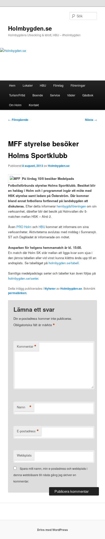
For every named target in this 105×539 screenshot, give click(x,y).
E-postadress (28, 431)
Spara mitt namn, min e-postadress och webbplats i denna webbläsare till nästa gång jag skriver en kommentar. (50, 474)
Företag (58, 85)
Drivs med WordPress (52, 530)
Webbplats (24, 455)
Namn (24, 407)
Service (55, 95)
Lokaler (28, 85)
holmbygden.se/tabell (64, 263)
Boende (37, 95)
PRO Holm (24, 226)
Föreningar (78, 85)
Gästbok (87, 95)
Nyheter (50, 288)
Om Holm (15, 105)
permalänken (17, 293)
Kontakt (34, 105)
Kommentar (26, 346)
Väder (71, 95)
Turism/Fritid (17, 95)
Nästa (91, 119)
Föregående (18, 119)
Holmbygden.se (30, 28)
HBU (43, 85)
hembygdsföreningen (72, 206)
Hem (12, 85)
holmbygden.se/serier (23, 278)
